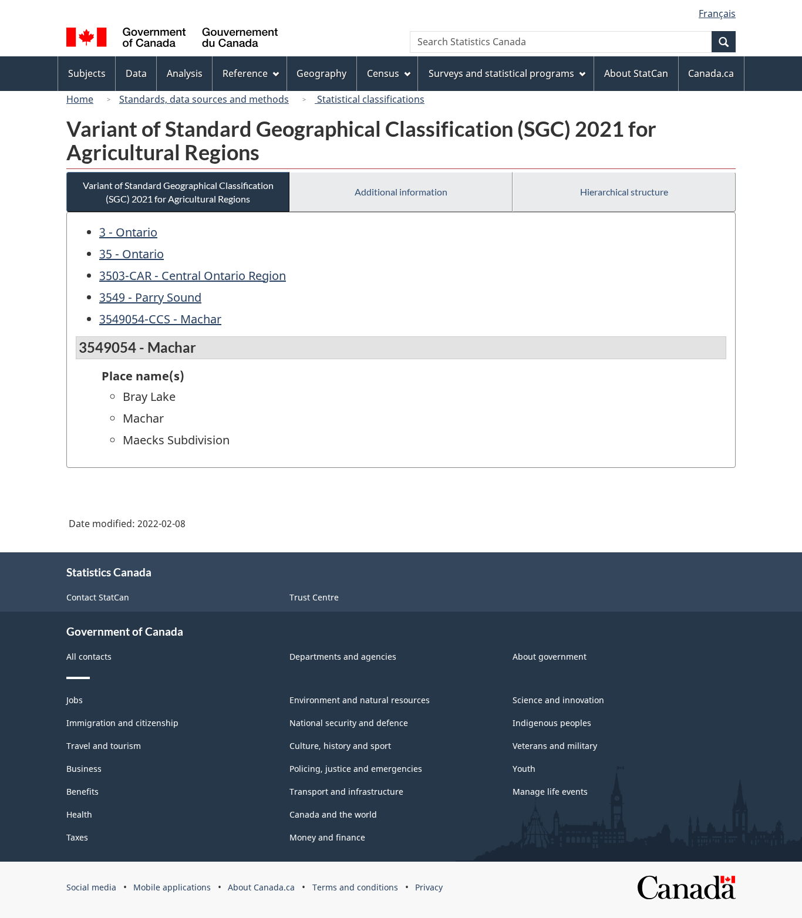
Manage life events (550, 791)
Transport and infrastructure (346, 791)
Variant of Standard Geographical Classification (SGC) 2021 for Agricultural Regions (178, 192)
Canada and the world (333, 814)
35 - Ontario (131, 254)
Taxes (77, 837)
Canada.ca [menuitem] (711, 73)
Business (84, 768)
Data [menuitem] (136, 73)
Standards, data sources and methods (204, 99)
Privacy (429, 887)
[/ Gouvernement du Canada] (172, 39)
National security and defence (348, 722)
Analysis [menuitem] (185, 73)
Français (717, 13)
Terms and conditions (355, 887)
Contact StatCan (97, 597)
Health (79, 814)
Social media (91, 887)
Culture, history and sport (340, 745)
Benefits (82, 791)
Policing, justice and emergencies (355, 768)
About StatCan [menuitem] (636, 73)
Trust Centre (314, 597)
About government (550, 656)
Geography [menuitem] (321, 73)
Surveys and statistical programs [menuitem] (501, 73)
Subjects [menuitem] (87, 73)
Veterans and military (555, 745)
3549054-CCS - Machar (160, 319)
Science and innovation (558, 700)
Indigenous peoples (552, 722)
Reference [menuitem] (245, 73)
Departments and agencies (342, 656)
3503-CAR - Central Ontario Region (192, 276)
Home (79, 99)
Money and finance (327, 837)
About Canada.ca (261, 887)
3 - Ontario (128, 232)
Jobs (74, 700)
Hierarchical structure (624, 191)
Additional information (401, 191)
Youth (524, 768)
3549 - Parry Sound (150, 297)
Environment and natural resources (359, 700)
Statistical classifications (369, 99)
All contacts (89, 656)
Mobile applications (172, 887)
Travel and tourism (103, 745)
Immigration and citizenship (122, 722)
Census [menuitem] (383, 73)
